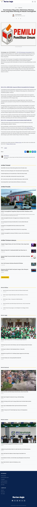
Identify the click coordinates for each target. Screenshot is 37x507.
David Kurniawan (18, 14)
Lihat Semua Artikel (5, 277)
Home (16, 7)
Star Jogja (3, 493)
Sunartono (6, 155)
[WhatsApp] (24, 501)
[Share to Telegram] (35, 152)
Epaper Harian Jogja (11, 143)
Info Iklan (2, 484)
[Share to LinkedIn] (33, 152)
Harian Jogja (18, 142)
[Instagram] (17, 501)
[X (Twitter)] (15, 501)
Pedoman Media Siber (5, 477)
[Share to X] (28, 152)
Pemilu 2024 (29, 127)
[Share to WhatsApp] (30, 152)
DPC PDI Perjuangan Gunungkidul (24, 52)
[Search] (33, 2)
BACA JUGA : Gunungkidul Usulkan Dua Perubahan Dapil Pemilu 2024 (16, 120)
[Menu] (2, 1)
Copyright (3, 479)
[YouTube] (20, 501)
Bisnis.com (3, 491)
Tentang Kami (3, 475)
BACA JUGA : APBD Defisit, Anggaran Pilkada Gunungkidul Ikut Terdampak (17, 87)
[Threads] (22, 501)
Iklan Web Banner (4, 482)
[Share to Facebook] (25, 152)
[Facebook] (12, 501)
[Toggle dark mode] (35, 2)
